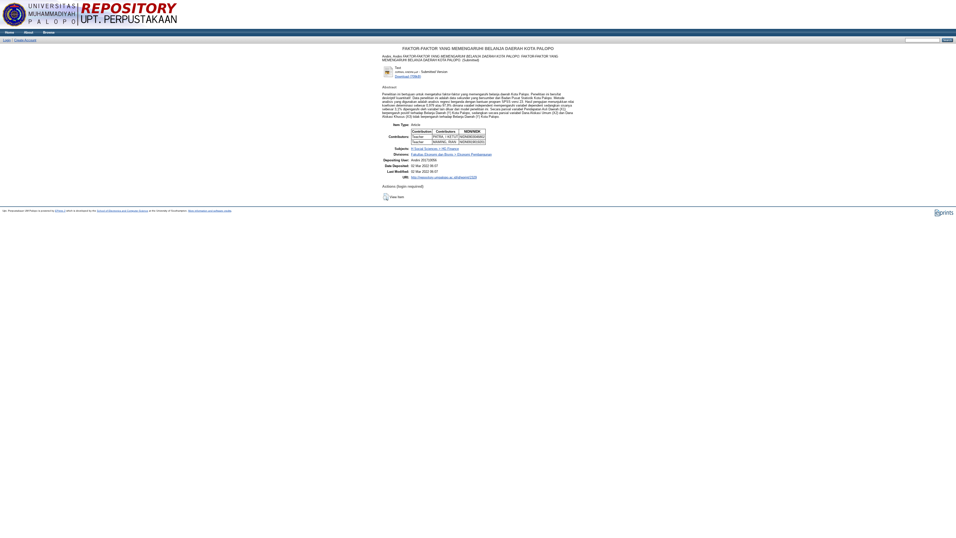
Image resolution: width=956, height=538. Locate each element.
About (28, 32)
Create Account (25, 40)
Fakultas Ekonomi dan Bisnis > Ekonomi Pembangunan (451, 154)
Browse (49, 32)
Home (9, 32)
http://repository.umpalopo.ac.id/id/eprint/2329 (444, 177)
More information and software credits (209, 210)
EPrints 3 (60, 210)
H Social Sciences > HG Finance (435, 149)
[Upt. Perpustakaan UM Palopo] (89, 28)
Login (7, 40)
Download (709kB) (408, 76)
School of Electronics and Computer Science (122, 210)
